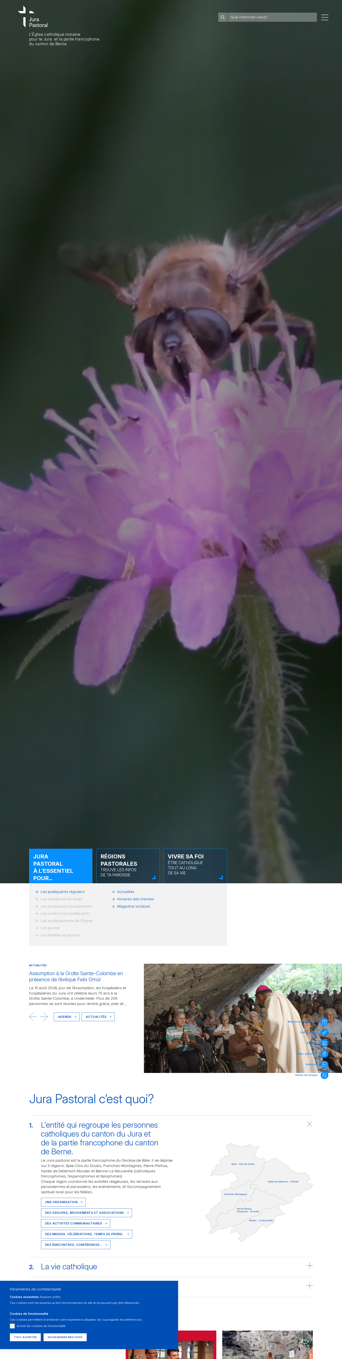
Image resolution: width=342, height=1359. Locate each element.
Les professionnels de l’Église (66, 920)
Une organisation (61, 1202)
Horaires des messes (135, 899)
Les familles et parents (60, 935)
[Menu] (324, 17)
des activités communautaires (73, 1223)
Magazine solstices (133, 906)
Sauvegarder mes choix (65, 1337)
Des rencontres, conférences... (73, 1245)
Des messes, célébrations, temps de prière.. (84, 1234)
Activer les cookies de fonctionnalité (41, 1326)
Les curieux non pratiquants (65, 913)
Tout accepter (25, 1337)
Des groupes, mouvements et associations (84, 1213)
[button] (33, 1016)
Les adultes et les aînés (61, 899)
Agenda (65, 1016)
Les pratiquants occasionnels (66, 906)
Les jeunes (50, 928)
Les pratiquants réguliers (63, 891)
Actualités (125, 891)
